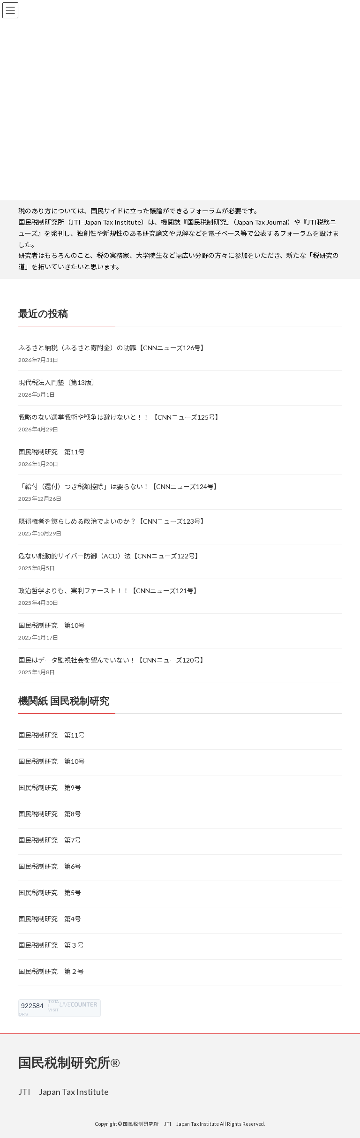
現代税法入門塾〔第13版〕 (58, 382)
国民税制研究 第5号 (49, 893)
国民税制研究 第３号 (51, 945)
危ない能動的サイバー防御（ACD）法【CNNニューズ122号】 (110, 556)
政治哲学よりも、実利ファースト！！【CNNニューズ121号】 (109, 591)
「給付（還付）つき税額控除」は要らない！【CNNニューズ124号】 (119, 486)
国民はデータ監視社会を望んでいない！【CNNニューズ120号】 (112, 660)
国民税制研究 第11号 (51, 452)
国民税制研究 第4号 (49, 919)
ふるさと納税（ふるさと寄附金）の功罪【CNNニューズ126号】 (112, 348)
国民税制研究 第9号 (49, 787)
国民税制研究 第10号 (51, 625)
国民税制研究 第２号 (51, 971)
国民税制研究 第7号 (49, 840)
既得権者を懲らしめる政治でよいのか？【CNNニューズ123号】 (112, 521)
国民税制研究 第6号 (49, 866)
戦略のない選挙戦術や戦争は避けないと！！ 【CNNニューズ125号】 (120, 417)
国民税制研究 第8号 (49, 814)
